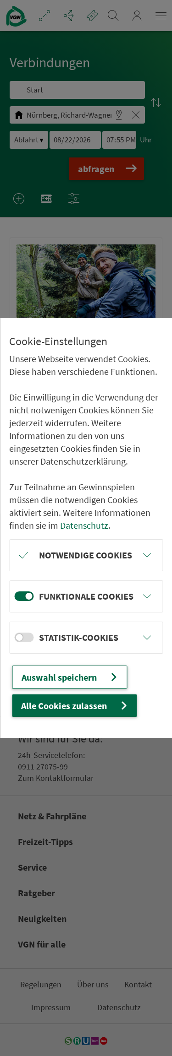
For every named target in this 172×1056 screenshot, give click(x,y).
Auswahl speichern (59, 677)
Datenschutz (84, 525)
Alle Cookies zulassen (64, 705)
